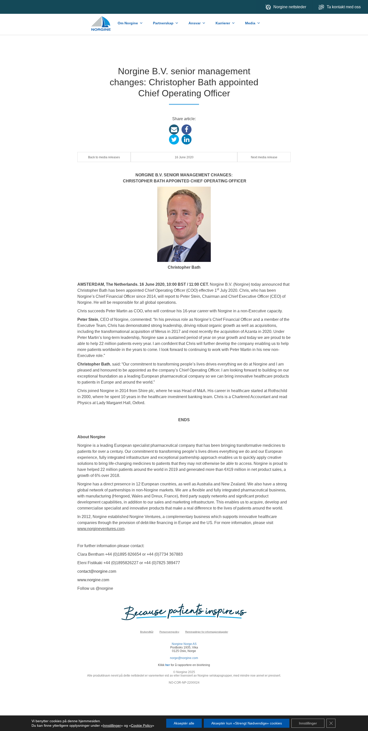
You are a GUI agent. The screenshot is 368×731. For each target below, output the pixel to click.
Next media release (264, 157)
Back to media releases (104, 157)
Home (101, 21)
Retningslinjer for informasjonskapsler (206, 631)
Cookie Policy (141, 725)
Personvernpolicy (169, 631)
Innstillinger (112, 725)
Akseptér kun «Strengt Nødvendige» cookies (246, 723)
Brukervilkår (146, 631)
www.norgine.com (93, 580)
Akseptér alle (184, 723)
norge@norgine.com (184, 658)
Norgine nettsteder (289, 7)
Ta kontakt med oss (344, 7)
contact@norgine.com (96, 571)
